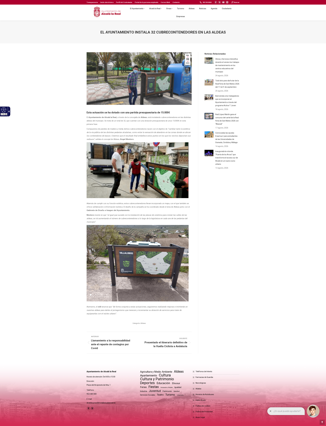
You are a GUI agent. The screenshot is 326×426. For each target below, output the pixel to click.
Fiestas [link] (153, 386)
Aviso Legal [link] (200, 417)
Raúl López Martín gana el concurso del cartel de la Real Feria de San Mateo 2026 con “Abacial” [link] (227, 119)
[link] (92, 2)
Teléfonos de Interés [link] (204, 371)
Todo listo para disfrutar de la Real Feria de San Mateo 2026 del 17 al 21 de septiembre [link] (227, 84)
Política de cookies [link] (203, 406)
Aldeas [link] (143, 323)
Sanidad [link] (177, 391)
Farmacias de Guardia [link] (204, 377)
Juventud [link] (155, 390)
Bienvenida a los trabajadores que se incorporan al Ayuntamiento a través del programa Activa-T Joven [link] (227, 101)
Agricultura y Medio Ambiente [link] (156, 371)
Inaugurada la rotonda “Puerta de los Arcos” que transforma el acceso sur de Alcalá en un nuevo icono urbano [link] (226, 157)
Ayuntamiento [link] (148, 375)
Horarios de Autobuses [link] (205, 394)
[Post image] (209, 60)
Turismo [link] (170, 394)
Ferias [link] (143, 387)
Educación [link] (163, 383)
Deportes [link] (147, 382)
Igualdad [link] (177, 387)
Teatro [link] (160, 394)
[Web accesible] (3, 110)
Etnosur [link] (176, 383)
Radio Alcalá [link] (201, 400)
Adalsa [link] (198, 389)
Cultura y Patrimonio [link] (157, 379)
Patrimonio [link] (167, 391)
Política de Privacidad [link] (204, 412)
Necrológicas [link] (201, 383)
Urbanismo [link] (180, 395)
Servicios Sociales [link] (147, 395)
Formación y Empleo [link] (167, 387)
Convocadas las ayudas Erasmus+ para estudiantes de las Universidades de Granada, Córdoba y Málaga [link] (226, 137)
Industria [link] (143, 391)
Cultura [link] (165, 375)
